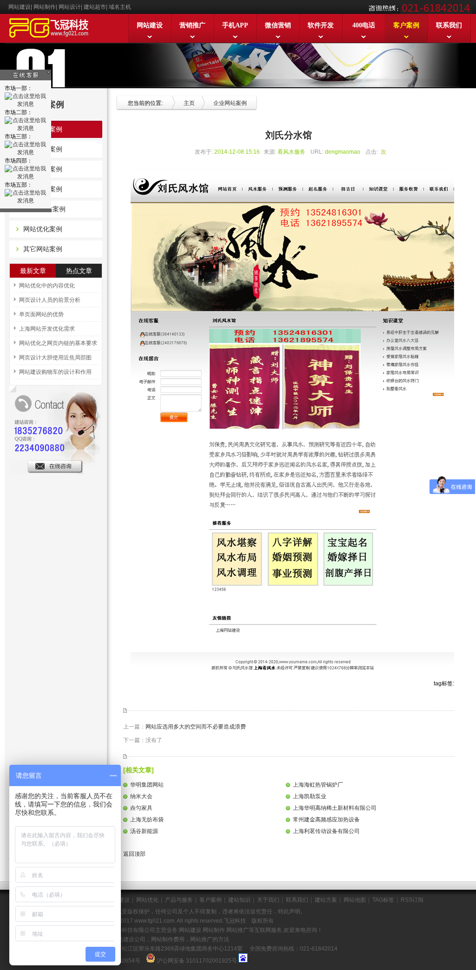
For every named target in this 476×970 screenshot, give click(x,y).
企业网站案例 (42, 129)
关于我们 (268, 900)
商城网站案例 (42, 189)
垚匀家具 (141, 808)
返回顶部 (133, 854)
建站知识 (239, 900)
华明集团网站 (147, 784)
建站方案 (326, 900)
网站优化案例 (42, 229)
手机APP (235, 25)
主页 (189, 103)
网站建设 (19, 7)
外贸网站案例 (42, 149)
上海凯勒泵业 (309, 796)
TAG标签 (383, 900)
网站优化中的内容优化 (47, 285)
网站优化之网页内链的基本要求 (58, 343)
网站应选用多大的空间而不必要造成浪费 (195, 726)
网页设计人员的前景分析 (49, 300)
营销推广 (192, 25)
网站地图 (355, 900)
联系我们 (449, 25)
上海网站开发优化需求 (47, 329)
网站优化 (147, 900)
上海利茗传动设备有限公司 (326, 831)
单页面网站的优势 (41, 314)
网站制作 (44, 7)
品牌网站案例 (42, 169)
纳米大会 (141, 796)
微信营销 (278, 25)
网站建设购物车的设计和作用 (55, 372)
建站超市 (95, 7)
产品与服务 (179, 900)
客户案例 (406, 25)
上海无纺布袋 (147, 819)
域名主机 (120, 7)
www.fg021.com (154, 921)
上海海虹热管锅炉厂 (318, 784)
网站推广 (237, 930)
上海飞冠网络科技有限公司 (121, 930)
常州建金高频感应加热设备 (326, 819)
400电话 (363, 25)
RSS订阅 (412, 900)
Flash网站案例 (44, 209)
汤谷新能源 (144, 831)
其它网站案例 (42, 249)
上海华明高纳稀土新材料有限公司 (335, 808)
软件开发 (321, 25)
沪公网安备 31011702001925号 (197, 960)
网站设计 (70, 7)
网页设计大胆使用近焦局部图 (55, 357)
